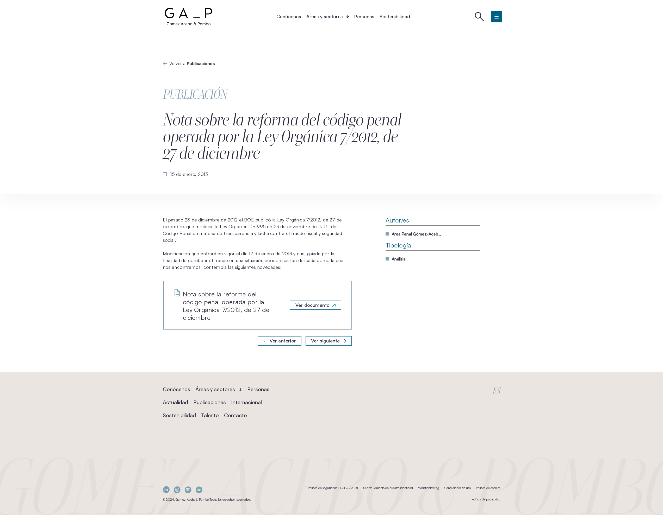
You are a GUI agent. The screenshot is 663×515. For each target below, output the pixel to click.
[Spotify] (188, 489)
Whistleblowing (428, 488)
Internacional (246, 402)
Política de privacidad (486, 499)
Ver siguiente (325, 341)
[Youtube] (199, 489)
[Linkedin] (166, 489)
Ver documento (312, 305)
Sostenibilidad (395, 16)
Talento (210, 415)
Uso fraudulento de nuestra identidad (388, 488)
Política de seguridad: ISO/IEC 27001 (333, 488)
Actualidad (175, 402)
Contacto (235, 415)
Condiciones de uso (457, 488)
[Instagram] (177, 489)
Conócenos (288, 16)
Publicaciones (209, 402)
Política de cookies (488, 488)
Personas (364, 16)
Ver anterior (283, 341)
